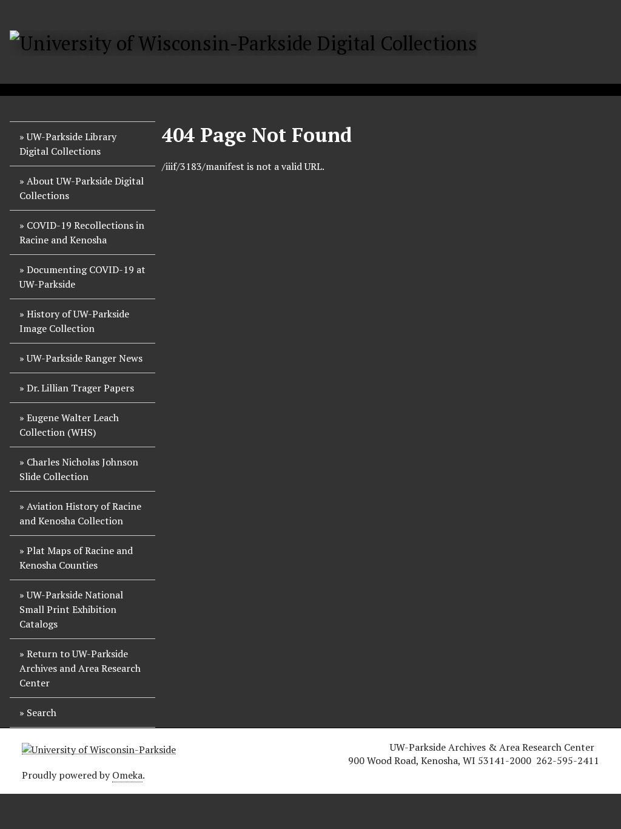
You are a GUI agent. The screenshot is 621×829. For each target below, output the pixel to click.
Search (41, 712)
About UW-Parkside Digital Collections (81, 188)
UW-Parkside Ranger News (85, 358)
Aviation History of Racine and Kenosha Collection (80, 513)
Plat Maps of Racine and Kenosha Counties (76, 558)
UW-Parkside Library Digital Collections (67, 144)
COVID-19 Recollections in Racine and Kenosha (81, 232)
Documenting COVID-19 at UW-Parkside (82, 277)
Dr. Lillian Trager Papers (80, 387)
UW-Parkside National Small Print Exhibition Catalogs (71, 609)
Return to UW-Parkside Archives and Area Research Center (80, 668)
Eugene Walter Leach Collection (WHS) (69, 425)
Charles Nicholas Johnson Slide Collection (78, 469)
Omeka (127, 775)
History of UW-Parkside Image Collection (74, 321)
